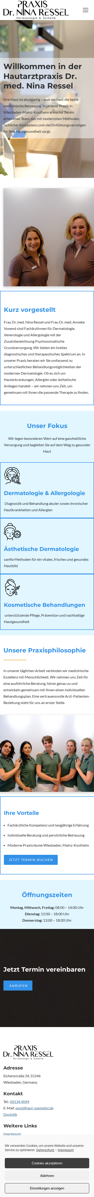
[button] (86, 10)
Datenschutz (45, 1150)
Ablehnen (47, 1176)
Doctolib (10, 1114)
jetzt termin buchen (31, 860)
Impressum (66, 1150)
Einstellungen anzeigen (47, 1188)
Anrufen (18, 986)
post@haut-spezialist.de (34, 1108)
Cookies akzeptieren (47, 1163)
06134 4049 (19, 1101)
